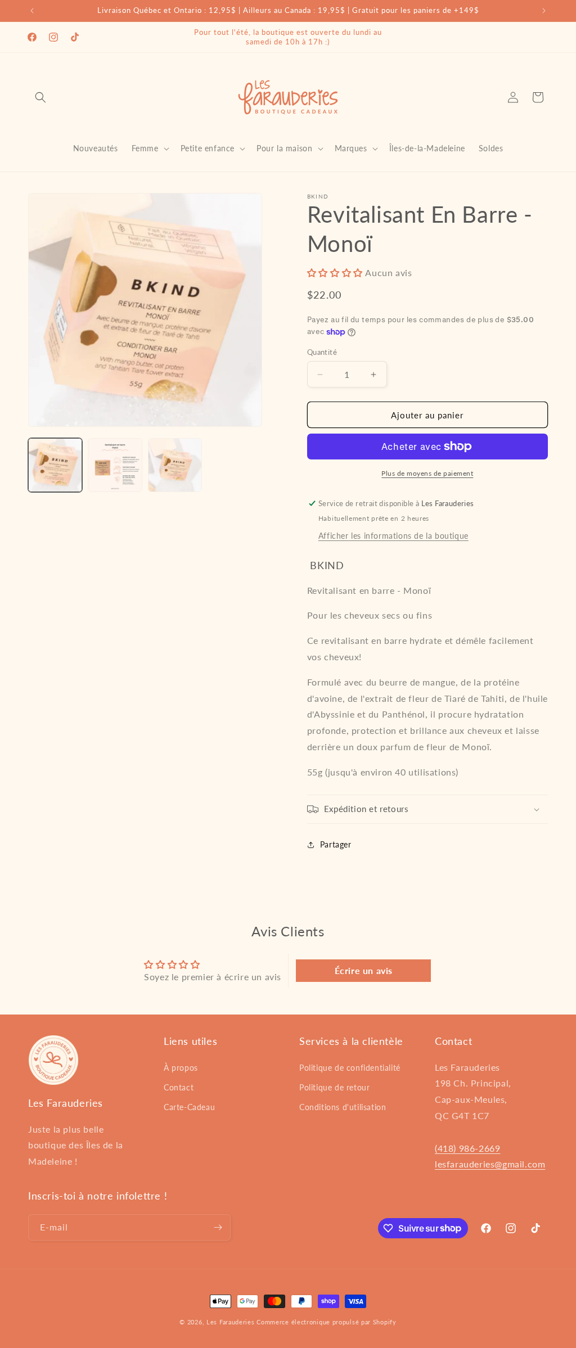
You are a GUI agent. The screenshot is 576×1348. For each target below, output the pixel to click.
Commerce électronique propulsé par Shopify (326, 1322)
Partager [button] (336, 844)
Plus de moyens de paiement (427, 473)
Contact (179, 1087)
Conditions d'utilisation (342, 1107)
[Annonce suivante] (544, 10)
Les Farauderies (230, 1322)
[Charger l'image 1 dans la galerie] (55, 465)
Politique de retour (334, 1087)
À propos (181, 1067)
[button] (40, 97)
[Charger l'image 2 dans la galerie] (115, 465)
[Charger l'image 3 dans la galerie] (175, 465)
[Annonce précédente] (32, 10)
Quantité (322, 352)
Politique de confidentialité (349, 1067)
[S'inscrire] (217, 1227)
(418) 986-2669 (467, 1148)
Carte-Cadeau (189, 1107)
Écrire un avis (364, 970)
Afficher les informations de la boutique (393, 535)
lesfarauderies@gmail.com (490, 1163)
